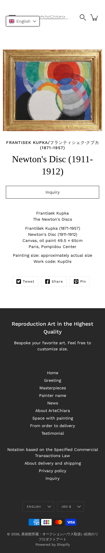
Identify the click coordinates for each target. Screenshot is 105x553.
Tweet (28, 281)
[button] (22, 21)
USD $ (66, 507)
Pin (83, 281)
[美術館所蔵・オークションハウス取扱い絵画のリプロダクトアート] (52, 17)
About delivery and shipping (52, 463)
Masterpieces (52, 388)
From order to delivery (52, 425)
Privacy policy (52, 470)
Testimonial (52, 433)
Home (52, 372)
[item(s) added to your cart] (94, 17)
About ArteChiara (52, 410)
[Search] (83, 17)
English (34, 507)
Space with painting (52, 418)
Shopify (63, 545)
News (52, 403)
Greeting (52, 380)
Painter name (52, 395)
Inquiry (53, 478)
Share (57, 281)
